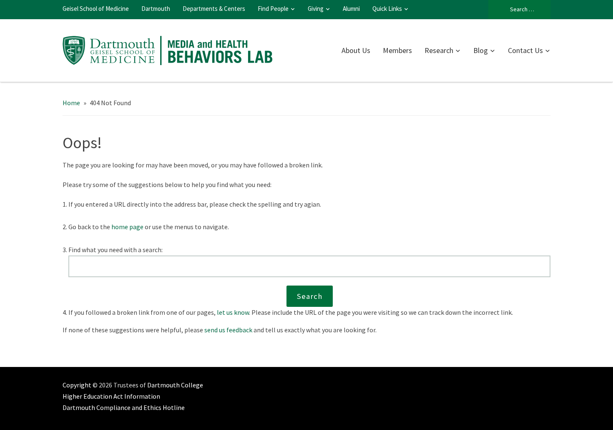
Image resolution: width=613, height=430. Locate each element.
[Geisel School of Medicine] (168, 49)
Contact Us (525, 50)
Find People (273, 9)
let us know (233, 312)
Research (439, 50)
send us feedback (228, 330)
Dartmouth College (175, 385)
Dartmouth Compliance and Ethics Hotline (124, 407)
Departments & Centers (214, 9)
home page (127, 227)
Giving (316, 9)
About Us (356, 50)
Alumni (351, 9)
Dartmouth (155, 9)
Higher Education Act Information (111, 396)
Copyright (77, 385)
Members (397, 50)
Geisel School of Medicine (96, 9)
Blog (480, 50)
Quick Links (387, 9)
